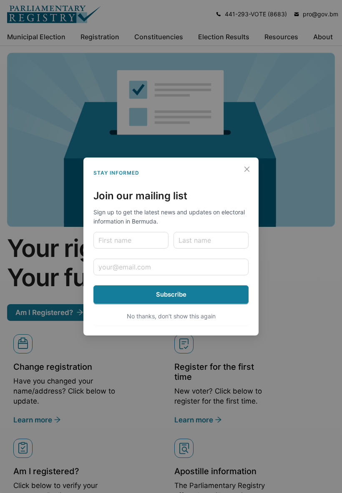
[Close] (247, 169)
